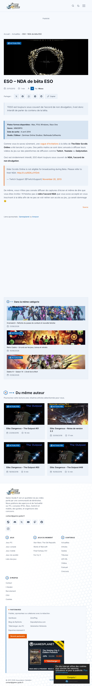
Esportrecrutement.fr (17, 630)
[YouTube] (28, 522)
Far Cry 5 (37, 555)
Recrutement (11, 591)
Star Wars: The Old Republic (45, 543)
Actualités (16, 34)
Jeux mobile (10, 551)
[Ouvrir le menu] (83, 5)
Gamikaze (12, 618)
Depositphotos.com (38, 622)
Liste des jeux (11, 559)
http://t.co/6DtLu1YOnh (28, 173)
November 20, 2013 (52, 179)
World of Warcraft (40, 547)
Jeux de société (12, 555)
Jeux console (11, 547)
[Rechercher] (73, 5)
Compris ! (71, 677)
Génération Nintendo (38, 626)
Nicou (40, 89)
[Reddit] (41, 96)
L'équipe (9, 587)
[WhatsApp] (28, 96)
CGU (7, 595)
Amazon (35, 217)
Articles (64, 547)
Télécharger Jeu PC (16, 626)
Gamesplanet (24, 217)
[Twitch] (35, 522)
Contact (9, 583)
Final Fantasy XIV (40, 551)
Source (85, 207)
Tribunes (64, 555)
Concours (65, 571)
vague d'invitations (49, 144)
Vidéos (64, 563)
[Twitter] (16, 96)
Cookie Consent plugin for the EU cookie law (72, 681)
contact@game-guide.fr (15, 516)
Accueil (7, 34)
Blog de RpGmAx (15, 622)
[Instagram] (8, 528)
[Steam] (8, 522)
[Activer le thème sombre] (78, 5)
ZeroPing (33, 618)
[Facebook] (22, 96)
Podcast (64, 567)
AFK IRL (64, 559)
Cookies (9, 599)
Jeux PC (9, 543)
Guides (64, 551)
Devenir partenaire (17, 636)
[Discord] (14, 522)
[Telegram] (35, 96)
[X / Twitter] (21, 522)
